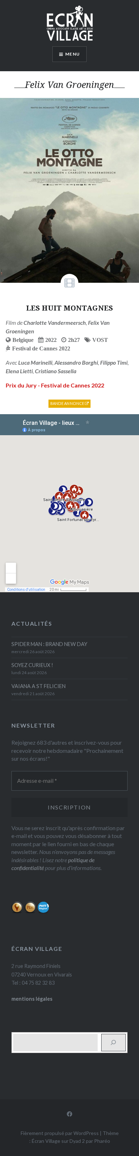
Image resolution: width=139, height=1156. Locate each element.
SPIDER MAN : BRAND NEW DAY (49, 644)
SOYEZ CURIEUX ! (32, 665)
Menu (72, 54)
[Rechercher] (113, 1042)
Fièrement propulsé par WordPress (60, 1133)
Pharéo (102, 1141)
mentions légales (31, 999)
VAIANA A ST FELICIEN (38, 686)
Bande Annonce (67, 403)
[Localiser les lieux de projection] (16, 911)
